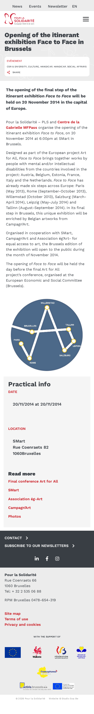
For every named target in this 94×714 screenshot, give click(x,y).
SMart (13, 490)
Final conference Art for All (33, 481)
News (17, 6)
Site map (13, 613)
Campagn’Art (19, 507)
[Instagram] (57, 558)
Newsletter (58, 6)
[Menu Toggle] (85, 19)
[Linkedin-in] (36, 558)
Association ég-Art (25, 499)
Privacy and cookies (23, 624)
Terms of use (16, 619)
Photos (14, 516)
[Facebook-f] (47, 558)
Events (35, 6)
